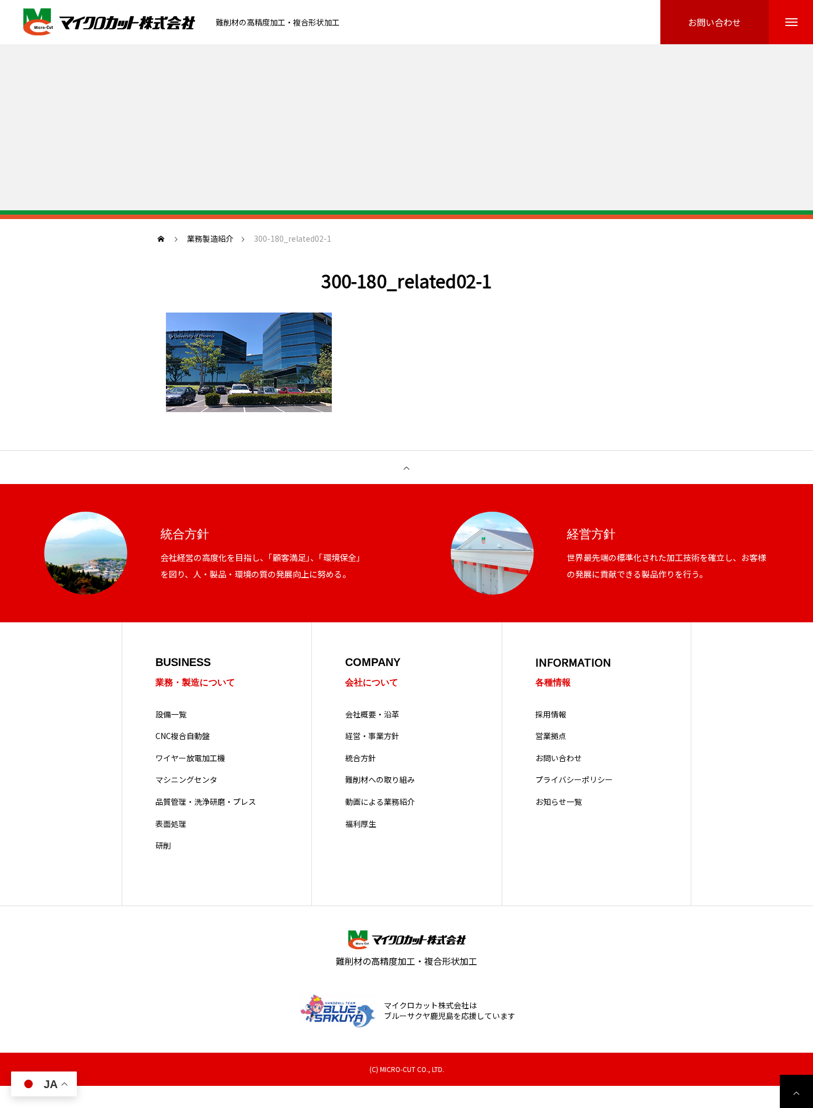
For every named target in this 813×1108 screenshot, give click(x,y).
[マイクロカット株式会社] (110, 22)
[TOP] (406, 467)
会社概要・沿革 (372, 714)
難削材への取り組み (380, 779)
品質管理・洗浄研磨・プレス (205, 802)
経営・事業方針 (372, 736)
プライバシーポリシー (574, 779)
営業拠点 (550, 736)
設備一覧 (170, 714)
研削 (163, 845)
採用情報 (550, 714)
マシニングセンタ (186, 779)
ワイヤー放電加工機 (190, 758)
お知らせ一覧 (558, 802)
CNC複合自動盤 (182, 736)
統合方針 (360, 758)
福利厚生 (360, 824)
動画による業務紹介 (380, 802)
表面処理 (170, 824)
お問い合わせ (558, 758)
